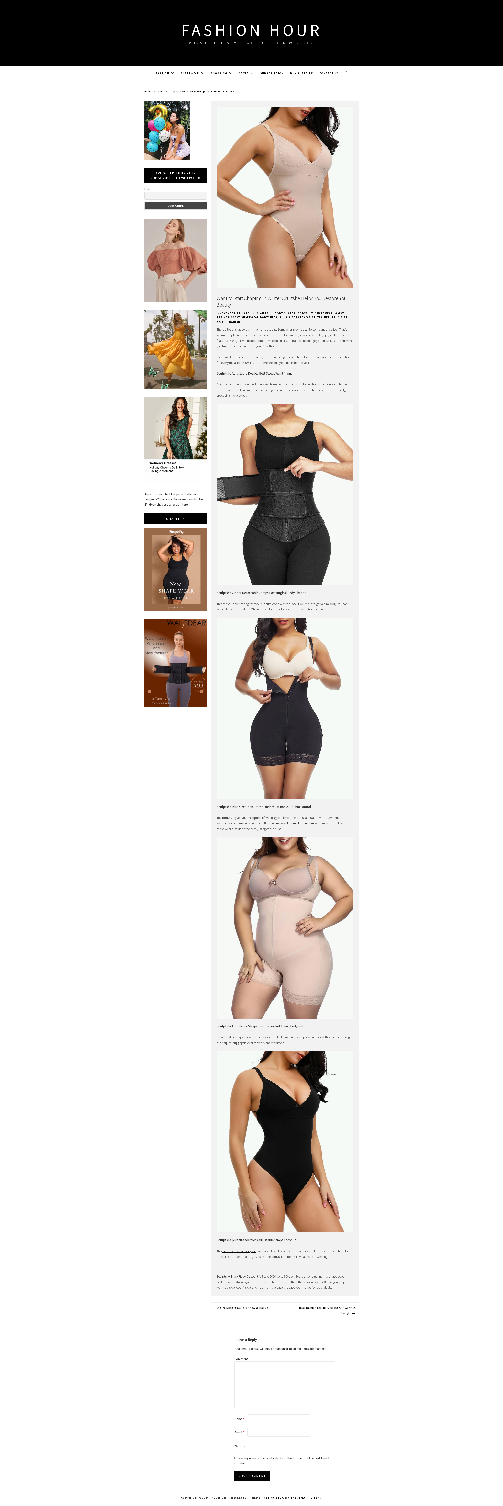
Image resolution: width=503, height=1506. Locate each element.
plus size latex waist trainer (305, 317)
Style (244, 73)
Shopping (219, 73)
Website (239, 1446)
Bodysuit (305, 313)
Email (239, 1432)
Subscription (272, 73)
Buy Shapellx (301, 73)
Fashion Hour (251, 29)
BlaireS (262, 313)
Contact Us (329, 73)
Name (239, 1419)
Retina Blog (273, 1497)
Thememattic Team (306, 1497)
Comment (241, 1359)
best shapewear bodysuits (254, 317)
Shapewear (190, 73)
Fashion (162, 73)
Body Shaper (285, 313)
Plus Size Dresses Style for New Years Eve (241, 1308)
